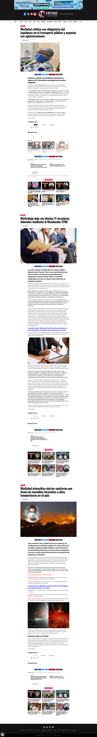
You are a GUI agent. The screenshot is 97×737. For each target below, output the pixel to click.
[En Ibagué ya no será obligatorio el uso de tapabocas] (48, 145)
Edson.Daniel (25, 40)
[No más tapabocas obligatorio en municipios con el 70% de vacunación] (34, 145)
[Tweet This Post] (45, 74)
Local (55, 672)
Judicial (38, 21)
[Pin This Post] (52, 74)
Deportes (70, 21)
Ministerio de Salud (53, 159)
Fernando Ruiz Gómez (44, 159)
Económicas (65, 21)
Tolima (34, 21)
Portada (21, 21)
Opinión (55, 21)
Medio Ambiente (49, 21)
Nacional (59, 21)
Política (25, 21)
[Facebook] (24, 14)
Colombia (37, 159)
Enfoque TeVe (35, 445)
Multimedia (43, 21)
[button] (3, 734)
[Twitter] (28, 14)
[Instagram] (35, 14)
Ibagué (30, 21)
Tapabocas (60, 159)
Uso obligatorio (31, 160)
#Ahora (36, 672)
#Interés (40, 672)
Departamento (50, 672)
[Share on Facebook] (37, 74)
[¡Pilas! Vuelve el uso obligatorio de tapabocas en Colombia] (62, 145)
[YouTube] (31, 14)
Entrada (35, 415)
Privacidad (75, 21)
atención (45, 672)
